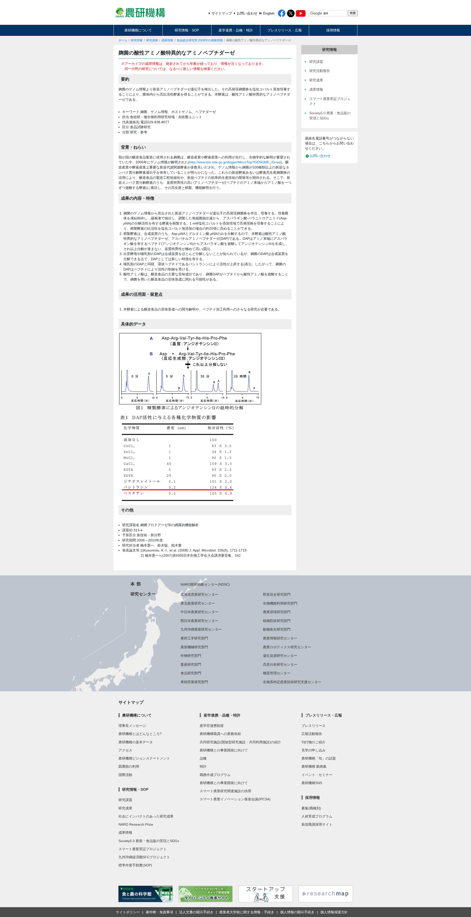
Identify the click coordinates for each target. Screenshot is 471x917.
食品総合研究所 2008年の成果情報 (200, 40)
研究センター (143, 594)
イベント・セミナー (316, 775)
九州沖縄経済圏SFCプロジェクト (144, 857)
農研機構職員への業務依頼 (220, 734)
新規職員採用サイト (316, 824)
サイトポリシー (128, 912)
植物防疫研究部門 (276, 621)
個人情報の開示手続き (297, 912)
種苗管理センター (276, 673)
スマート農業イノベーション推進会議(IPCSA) (235, 799)
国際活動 (125, 775)
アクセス (125, 750)
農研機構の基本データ (135, 742)
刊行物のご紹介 (313, 742)
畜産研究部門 (191, 664)
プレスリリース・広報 (284, 30)
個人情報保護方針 (334, 912)
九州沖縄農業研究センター (201, 629)
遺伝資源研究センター (280, 656)
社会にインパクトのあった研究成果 (145, 816)
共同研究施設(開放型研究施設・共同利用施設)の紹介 (240, 742)
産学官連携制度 (212, 726)
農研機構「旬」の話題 (318, 758)
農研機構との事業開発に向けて (224, 750)
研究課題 (125, 800)
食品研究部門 (191, 673)
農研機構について (138, 30)
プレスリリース (313, 726)
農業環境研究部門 (276, 612)
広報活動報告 (311, 734)
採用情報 (333, 30)
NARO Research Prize (135, 824)
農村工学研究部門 (194, 638)
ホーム (122, 40)
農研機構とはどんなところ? (140, 734)
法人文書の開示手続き (196, 912)
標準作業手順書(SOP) (135, 865)
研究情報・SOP (187, 30)
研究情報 (137, 40)
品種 (203, 758)
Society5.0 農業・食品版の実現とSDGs (148, 841)
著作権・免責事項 (159, 912)
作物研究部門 (191, 656)
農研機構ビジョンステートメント (144, 758)
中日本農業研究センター (199, 612)
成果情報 (167, 40)
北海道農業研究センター (199, 594)
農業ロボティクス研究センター (287, 647)
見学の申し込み (313, 750)
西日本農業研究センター (199, 621)
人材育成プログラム (316, 816)
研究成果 (152, 40)
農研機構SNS (311, 783)
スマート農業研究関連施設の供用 (225, 791)
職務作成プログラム (215, 775)
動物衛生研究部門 (276, 629)
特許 (203, 766)
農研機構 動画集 (314, 766)
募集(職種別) (311, 808)
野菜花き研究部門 (276, 594)
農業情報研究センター (280, 638)
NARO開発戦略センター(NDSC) (205, 584)
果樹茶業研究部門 (194, 682)
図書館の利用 (128, 766)
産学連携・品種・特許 (236, 30)
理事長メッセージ (132, 726)
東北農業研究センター (198, 603)
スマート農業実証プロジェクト (142, 849)
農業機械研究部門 (194, 647)
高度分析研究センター (280, 664)
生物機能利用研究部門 (280, 603)
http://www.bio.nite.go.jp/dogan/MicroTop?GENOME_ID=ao (235, 162)
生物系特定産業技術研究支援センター (292, 682)
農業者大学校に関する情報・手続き (246, 912)
